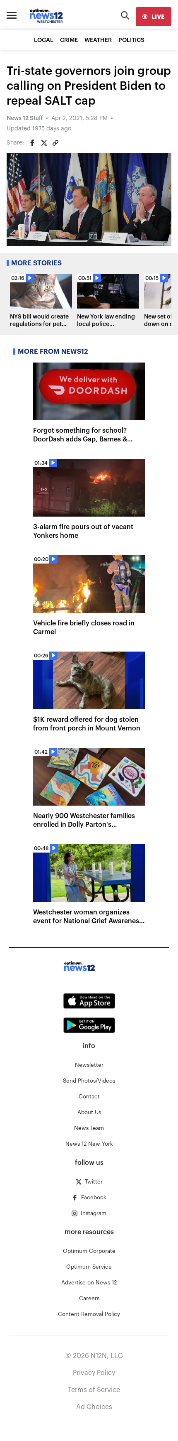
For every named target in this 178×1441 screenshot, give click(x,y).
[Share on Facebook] (32, 143)
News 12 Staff (25, 118)
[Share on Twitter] (44, 143)
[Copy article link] (55, 143)
